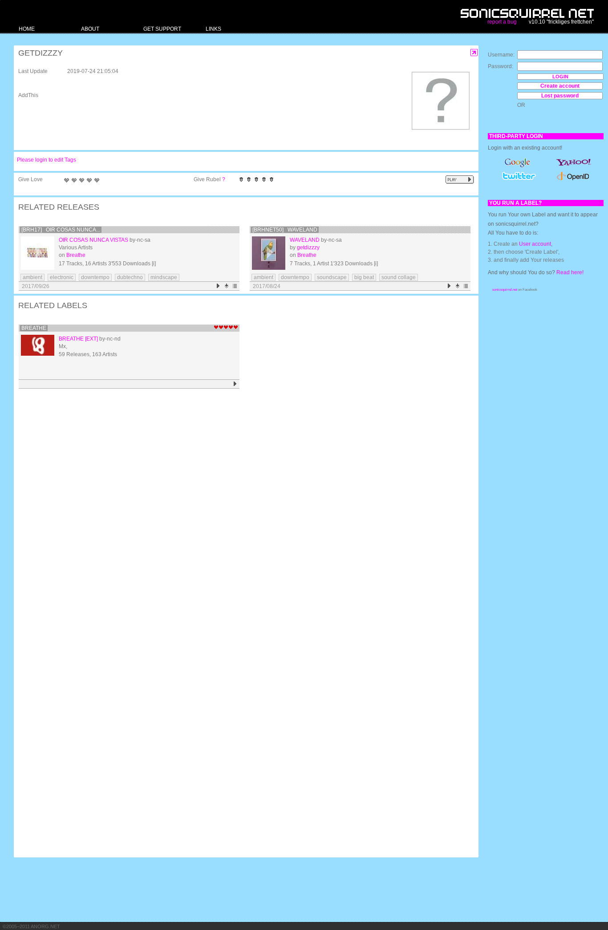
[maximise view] (474, 53)
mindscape (163, 277)
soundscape (332, 277)
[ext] (91, 339)
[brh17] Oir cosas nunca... (60, 230)
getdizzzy (308, 247)
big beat (364, 277)
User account (535, 244)
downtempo (95, 277)
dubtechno (130, 277)
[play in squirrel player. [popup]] (460, 179)
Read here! (570, 272)
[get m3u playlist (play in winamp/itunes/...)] (235, 286)
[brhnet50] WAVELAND (284, 230)
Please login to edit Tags (46, 160)
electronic (61, 277)
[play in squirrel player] (37, 253)
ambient (32, 277)
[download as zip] (227, 286)
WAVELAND (305, 240)
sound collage (398, 277)
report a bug (502, 22)
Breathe (75, 255)
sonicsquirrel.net (504, 290)
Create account (560, 86)
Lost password (560, 96)
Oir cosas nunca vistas (93, 240)
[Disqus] (241, 507)
